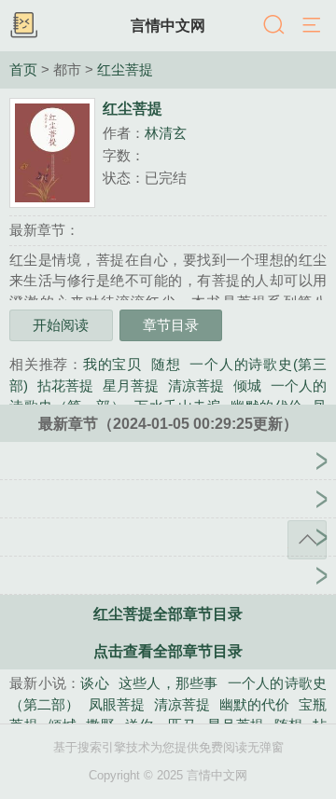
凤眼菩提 (117, 704)
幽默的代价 (254, 704)
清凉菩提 (196, 385)
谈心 (94, 683)
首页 (23, 69)
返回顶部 (307, 539)
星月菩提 (131, 385)
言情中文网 (168, 25)
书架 (23, 26)
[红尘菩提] (168, 442)
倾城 (247, 385)
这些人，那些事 (168, 683)
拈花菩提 (65, 385)
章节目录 (171, 325)
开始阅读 (61, 325)
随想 (166, 364)
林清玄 (166, 133)
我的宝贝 (112, 364)
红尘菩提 (125, 69)
